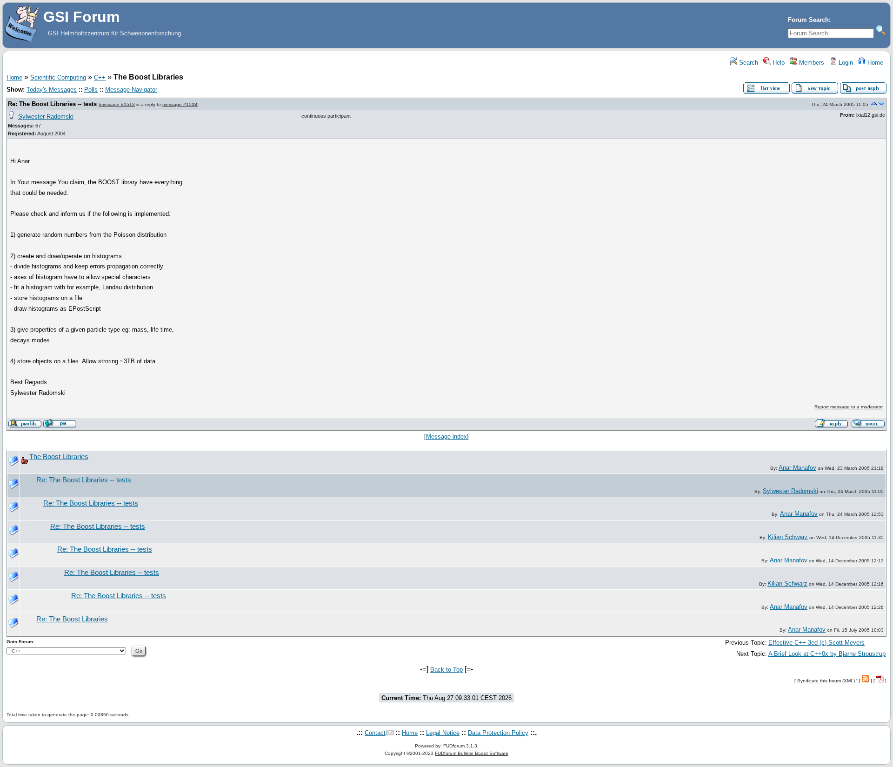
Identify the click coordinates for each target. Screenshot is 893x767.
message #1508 (179, 104)
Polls (91, 89)
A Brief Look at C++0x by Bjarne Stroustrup (827, 653)
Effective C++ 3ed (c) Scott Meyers (816, 642)
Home (874, 62)
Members (810, 62)
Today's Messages (52, 89)
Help (778, 62)
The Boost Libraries (58, 456)
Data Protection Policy (498, 732)
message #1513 (117, 104)
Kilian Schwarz (788, 537)
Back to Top (446, 669)
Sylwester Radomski (45, 116)
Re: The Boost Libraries (72, 619)
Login (845, 62)
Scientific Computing (58, 77)
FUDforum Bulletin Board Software (471, 753)
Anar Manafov (797, 467)
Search (747, 62)
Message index (446, 436)
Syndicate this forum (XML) (826, 680)
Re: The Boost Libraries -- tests (52, 103)
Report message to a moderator (848, 406)
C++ (100, 77)
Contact (375, 732)
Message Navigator (131, 89)
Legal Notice (443, 732)
